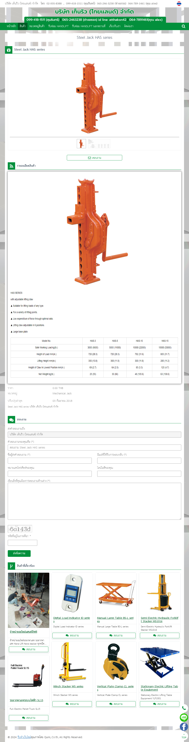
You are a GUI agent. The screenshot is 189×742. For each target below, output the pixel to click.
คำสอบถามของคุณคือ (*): (21, 441)
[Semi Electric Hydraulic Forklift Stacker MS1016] (159, 594)
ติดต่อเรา (128, 26)
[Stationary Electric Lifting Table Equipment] (159, 662)
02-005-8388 (54, 3)
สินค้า (23, 26)
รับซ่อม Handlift (58, 26)
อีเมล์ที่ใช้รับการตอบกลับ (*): (112, 454)
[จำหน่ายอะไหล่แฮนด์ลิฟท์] (28, 601)
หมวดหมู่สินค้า (37, 26)
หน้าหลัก (11, 26)
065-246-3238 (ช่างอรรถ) (111, 3)
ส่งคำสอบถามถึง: (16, 428)
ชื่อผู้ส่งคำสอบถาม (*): (19, 454)
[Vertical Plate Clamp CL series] (116, 662)
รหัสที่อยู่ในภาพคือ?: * (19, 536)
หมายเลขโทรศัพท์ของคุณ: (21, 467)
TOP (184, 738)
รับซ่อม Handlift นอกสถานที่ (88, 26)
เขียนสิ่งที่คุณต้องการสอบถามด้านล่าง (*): (29, 481)
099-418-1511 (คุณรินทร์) (80, 3)
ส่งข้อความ (19, 553)
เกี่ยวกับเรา (115, 26)
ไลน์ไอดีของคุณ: (105, 467)
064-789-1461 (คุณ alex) (142, 3)
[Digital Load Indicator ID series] (72, 594)
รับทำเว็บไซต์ (24, 737)
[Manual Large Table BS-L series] (116, 594)
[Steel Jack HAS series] (179, 3)
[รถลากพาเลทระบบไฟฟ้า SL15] (28, 676)
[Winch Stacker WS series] (72, 662)
